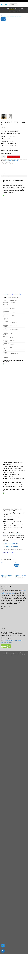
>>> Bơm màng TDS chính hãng (10, 543)
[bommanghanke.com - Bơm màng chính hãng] (4, 5)
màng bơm (11, 593)
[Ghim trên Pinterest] (9, 163)
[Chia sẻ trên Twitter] (7, 163)
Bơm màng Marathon (21, 653)
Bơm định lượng (14, 654)
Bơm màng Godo (12, 652)
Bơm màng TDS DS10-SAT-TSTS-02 (20, 576)
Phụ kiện (17, 11)
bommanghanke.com (9, 640)
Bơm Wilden (23, 10)
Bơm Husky (17, 10)
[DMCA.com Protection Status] (6, 646)
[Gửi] (16, 4)
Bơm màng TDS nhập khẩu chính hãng (12, 294)
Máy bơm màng (15, 160)
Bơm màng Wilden (6, 654)
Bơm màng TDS (9, 120)
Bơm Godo (20, 8)
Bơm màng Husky (13, 653)
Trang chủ (7, 8)
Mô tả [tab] (3, 173)
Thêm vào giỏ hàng (14, 156)
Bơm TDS (12, 10)
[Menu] (26, 5)
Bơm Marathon (11, 11)
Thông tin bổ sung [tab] (5, 176)
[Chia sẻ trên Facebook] (4, 163)
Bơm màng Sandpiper (21, 652)
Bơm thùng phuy (21, 654)
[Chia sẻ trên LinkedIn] (11, 163)
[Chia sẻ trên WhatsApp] (2, 163)
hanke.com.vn (17, 640)
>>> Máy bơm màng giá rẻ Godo (10, 546)
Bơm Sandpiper (5, 10)
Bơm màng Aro (14, 8)
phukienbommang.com (6, 642)
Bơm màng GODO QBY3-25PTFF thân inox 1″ (6, 576)
